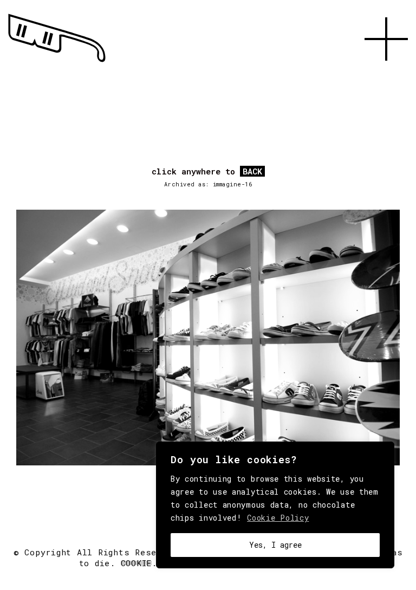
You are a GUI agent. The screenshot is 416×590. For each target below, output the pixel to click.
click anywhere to (207, 172)
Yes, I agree (275, 545)
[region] (275, 505)
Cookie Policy (278, 518)
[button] (386, 73)
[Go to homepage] (57, 62)
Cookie (136, 562)
